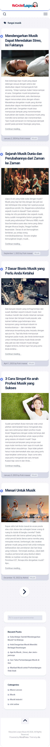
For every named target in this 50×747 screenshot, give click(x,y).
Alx (39, 737)
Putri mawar (25, 138)
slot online (14, 704)
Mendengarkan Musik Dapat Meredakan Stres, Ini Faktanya (23, 40)
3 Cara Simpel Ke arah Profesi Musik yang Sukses (21, 383)
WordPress (24, 737)
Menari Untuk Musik (20, 490)
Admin (25, 578)
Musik (34, 138)
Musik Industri (16, 699)
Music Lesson (16, 690)
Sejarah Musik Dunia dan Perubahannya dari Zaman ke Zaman (24, 158)
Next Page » (24, 592)
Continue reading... (13, 129)
